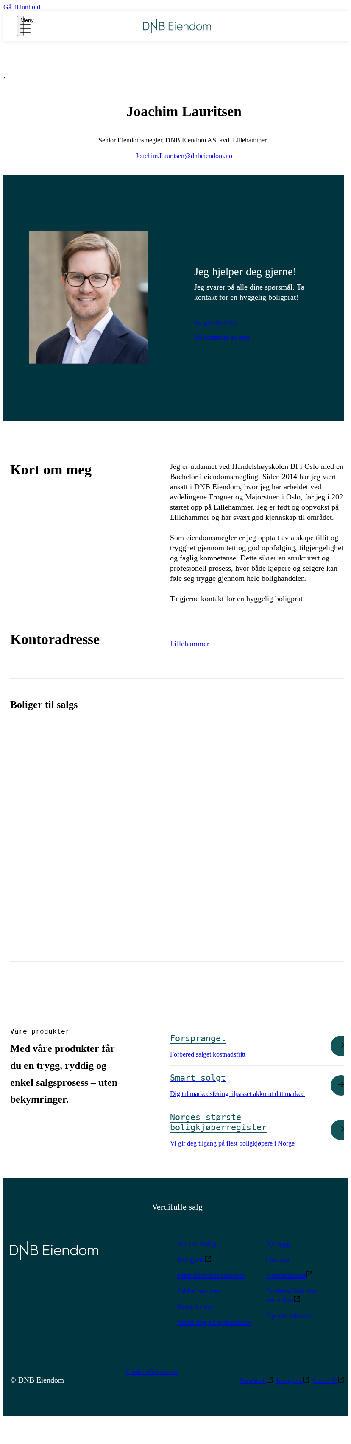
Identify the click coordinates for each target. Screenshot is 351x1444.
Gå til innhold (21, 7)
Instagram (289, 1380)
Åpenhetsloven (289, 1315)
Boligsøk (191, 1259)
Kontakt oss (195, 1306)
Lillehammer (189, 643)
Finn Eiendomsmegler (211, 1275)
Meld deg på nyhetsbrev (214, 1322)
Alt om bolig (197, 1244)
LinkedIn (325, 1380)
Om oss (277, 1259)
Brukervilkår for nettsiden (291, 1295)
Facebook (253, 1380)
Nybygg (278, 1244)
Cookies (137, 1371)
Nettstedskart (286, 1275)
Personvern (163, 1371)
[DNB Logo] (177, 26)
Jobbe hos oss (198, 1291)
